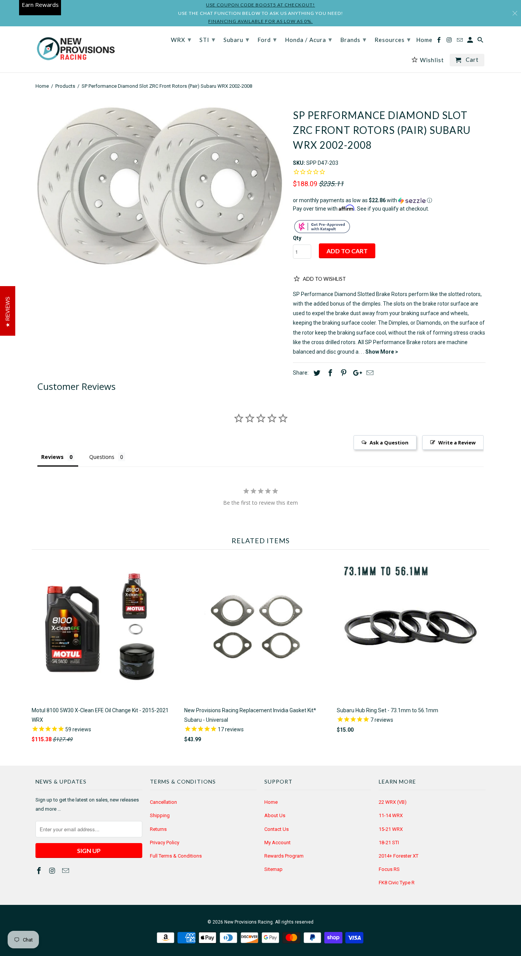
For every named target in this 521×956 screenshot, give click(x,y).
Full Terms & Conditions (176, 856)
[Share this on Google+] (355, 373)
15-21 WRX (391, 829)
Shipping (160, 815)
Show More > (381, 352)
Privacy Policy (164, 842)
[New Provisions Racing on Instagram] (53, 871)
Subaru (236, 39)
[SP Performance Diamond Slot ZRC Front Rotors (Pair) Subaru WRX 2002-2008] (160, 186)
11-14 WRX (391, 815)
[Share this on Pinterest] (342, 373)
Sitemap (273, 869)
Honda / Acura (308, 39)
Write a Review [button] (457, 442)
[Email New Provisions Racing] (66, 871)
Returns (158, 829)
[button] (389, 200)
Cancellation (163, 802)
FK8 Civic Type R (397, 882)
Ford (267, 39)
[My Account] (470, 41)
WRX (181, 39)
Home (271, 802)
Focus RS (389, 869)
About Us (274, 815)
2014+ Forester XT (398, 856)
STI (207, 39)
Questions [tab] (101, 456)
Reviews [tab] (52, 456)
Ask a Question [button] (389, 442)
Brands (353, 39)
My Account (277, 842)
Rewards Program (284, 856)
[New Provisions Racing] (75, 49)
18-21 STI (389, 842)
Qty (297, 238)
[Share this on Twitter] (316, 373)
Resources (393, 39)
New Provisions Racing (248, 922)
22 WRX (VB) (393, 802)
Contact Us (276, 829)
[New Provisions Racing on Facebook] (39, 871)
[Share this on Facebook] (329, 373)
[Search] (481, 41)
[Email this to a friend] (369, 373)
